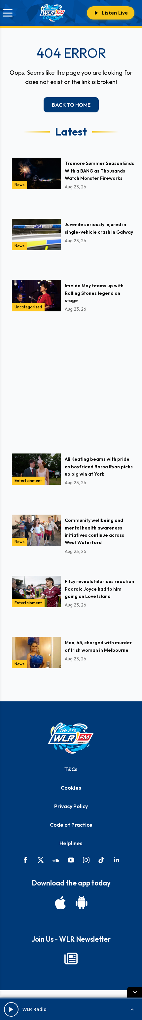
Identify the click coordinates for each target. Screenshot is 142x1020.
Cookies (71, 787)
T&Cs (71, 769)
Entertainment (28, 480)
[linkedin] (116, 860)
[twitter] (40, 860)
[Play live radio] (11, 1009)
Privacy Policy (71, 806)
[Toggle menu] (8, 13)
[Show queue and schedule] (132, 1009)
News (19, 184)
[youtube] (71, 860)
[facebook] (25, 860)
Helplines (71, 843)
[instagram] (86, 860)
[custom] (55, 860)
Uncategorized (28, 306)
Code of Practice (71, 824)
